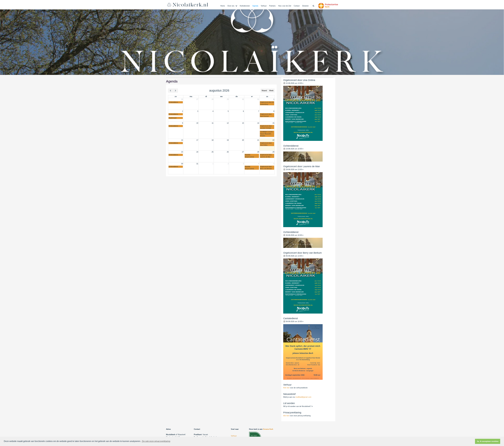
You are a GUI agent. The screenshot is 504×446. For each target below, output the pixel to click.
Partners (272, 6)
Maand (264, 91)
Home (222, 6)
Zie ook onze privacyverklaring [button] (156, 441)
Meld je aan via (297, 397)
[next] (175, 90)
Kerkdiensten (245, 6)
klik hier (286, 416)
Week (271, 91)
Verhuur (264, 6)
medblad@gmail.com (303, 397)
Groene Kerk (268, 429)
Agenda (255, 6)
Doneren (305, 6)
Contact (297, 6)
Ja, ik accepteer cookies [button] (487, 441)
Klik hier (286, 388)
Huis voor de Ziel (284, 6)
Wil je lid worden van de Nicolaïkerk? (297, 406)
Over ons (230, 6)
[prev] (170, 90)
